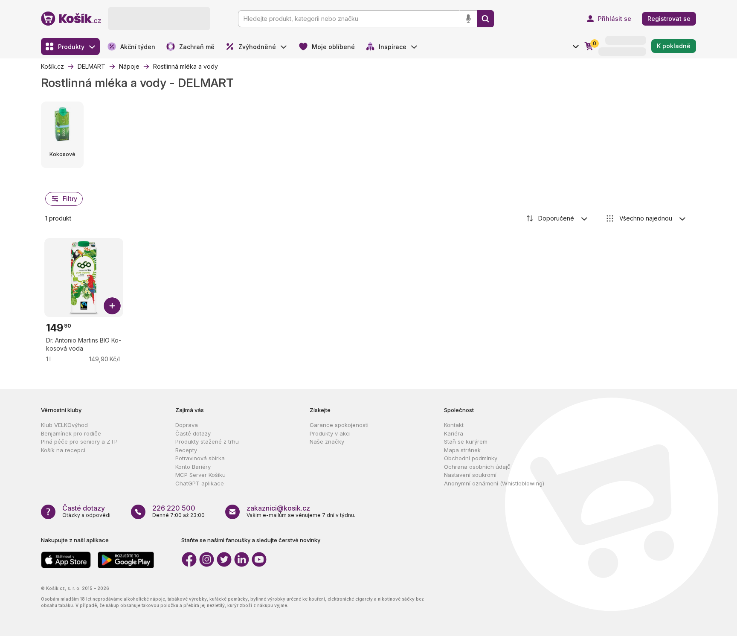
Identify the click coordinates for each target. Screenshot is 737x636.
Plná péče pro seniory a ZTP (79, 441)
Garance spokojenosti (339, 424)
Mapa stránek (462, 450)
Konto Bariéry (193, 466)
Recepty (186, 450)
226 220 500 (173, 508)
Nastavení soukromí (470, 474)
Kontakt (454, 424)
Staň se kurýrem (465, 441)
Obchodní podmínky (470, 458)
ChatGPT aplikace (199, 483)
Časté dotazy (193, 433)
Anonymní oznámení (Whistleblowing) (494, 483)
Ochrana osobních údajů (477, 466)
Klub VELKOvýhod (64, 424)
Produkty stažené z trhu (207, 441)
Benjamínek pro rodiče (71, 433)
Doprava (186, 424)
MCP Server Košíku (200, 474)
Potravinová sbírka (200, 458)
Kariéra (453, 433)
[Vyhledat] (485, 18)
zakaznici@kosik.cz (278, 508)
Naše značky (327, 441)
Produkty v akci (330, 433)
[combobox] (557, 218)
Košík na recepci (63, 450)
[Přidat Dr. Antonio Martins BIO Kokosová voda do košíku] (112, 305)
